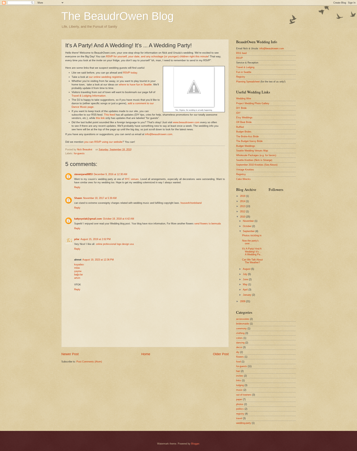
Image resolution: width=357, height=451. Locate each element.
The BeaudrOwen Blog (117, 16)
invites (239, 375)
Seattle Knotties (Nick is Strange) (254, 160)
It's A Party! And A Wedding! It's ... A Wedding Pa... (252, 251)
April (245, 289)
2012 (243, 211)
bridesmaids (242, 323)
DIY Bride (241, 108)
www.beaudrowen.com (186, 122)
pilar (76, 239)
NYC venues (132, 179)
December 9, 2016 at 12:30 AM (110, 174)
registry (240, 413)
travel (239, 418)
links (238, 380)
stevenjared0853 (83, 174)
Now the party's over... (250, 242)
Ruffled (240, 127)
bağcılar (78, 274)
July (245, 274)
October (247, 226)
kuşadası (79, 264)
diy (237, 352)
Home (145, 354)
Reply (77, 187)
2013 (243, 206)
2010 (243, 216)
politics (240, 408)
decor (239, 347)
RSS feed (241, 53)
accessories (242, 319)
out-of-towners (243, 394)
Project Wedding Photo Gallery (252, 103)
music (239, 389)
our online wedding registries (106, 77)
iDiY (238, 112)
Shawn (78, 198)
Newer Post (70, 354)
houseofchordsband (191, 202)
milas (77, 267)
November (249, 221)
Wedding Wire (243, 98)
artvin (77, 277)
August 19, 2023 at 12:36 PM (98, 259)
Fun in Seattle (243, 72)
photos (239, 404)
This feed (109, 114)
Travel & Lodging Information (89, 95)
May (245, 284)
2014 (243, 201)
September (249, 231)
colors (239, 338)
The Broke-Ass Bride (247, 136)
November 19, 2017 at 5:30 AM (100, 198)
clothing (240, 333)
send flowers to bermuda (207, 223)
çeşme (77, 271)
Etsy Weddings (244, 117)
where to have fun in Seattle (135, 84)
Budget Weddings (245, 146)
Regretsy (241, 174)
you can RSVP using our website (103, 141)
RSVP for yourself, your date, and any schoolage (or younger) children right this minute (157, 56)
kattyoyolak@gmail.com (88, 218)
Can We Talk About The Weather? (252, 261)
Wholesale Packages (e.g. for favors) (256, 155)
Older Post (221, 354)
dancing (240, 342)
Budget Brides (243, 131)
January (247, 294)
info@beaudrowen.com (158, 134)
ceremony (241, 328)
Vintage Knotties (245, 169)
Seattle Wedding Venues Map (252, 150)
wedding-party (243, 423)
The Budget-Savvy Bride (249, 141)
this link (100, 118)
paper (239, 399)
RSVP (239, 58)
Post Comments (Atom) (89, 361)
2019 (243, 196)
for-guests (79, 153)
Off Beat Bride (244, 122)
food (238, 361)
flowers (240, 356)
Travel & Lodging (245, 67)
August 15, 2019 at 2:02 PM (96, 239)
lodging (240, 385)
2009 (243, 301)
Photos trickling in (251, 235)
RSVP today (130, 72)
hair (238, 371)
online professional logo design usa (115, 244)
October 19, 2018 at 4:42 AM (118, 218)
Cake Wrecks (243, 179)
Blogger (195, 443)
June (246, 279)
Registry (240, 76)
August (247, 269)
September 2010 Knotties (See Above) (256, 164)
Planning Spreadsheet (248, 81)
